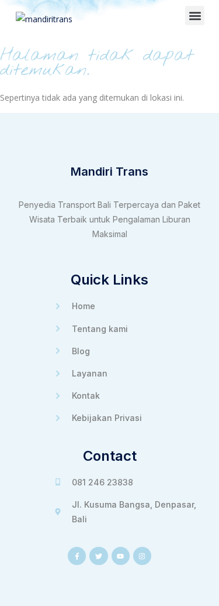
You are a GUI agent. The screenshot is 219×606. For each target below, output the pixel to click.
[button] (194, 15)
